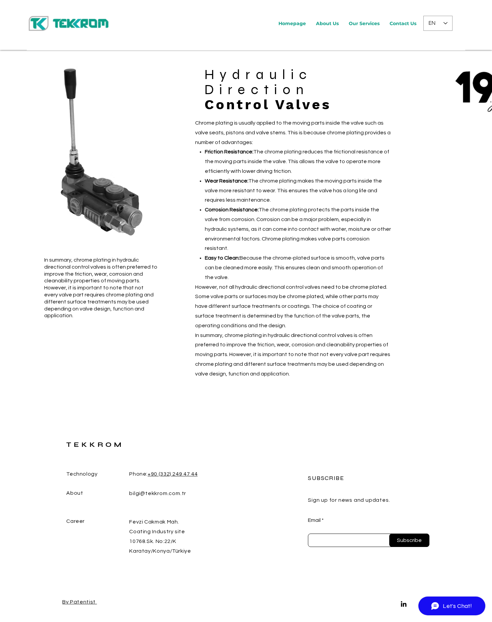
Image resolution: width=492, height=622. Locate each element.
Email (314, 520)
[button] (364, 23)
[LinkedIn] (404, 604)
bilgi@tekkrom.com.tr (157, 493)
